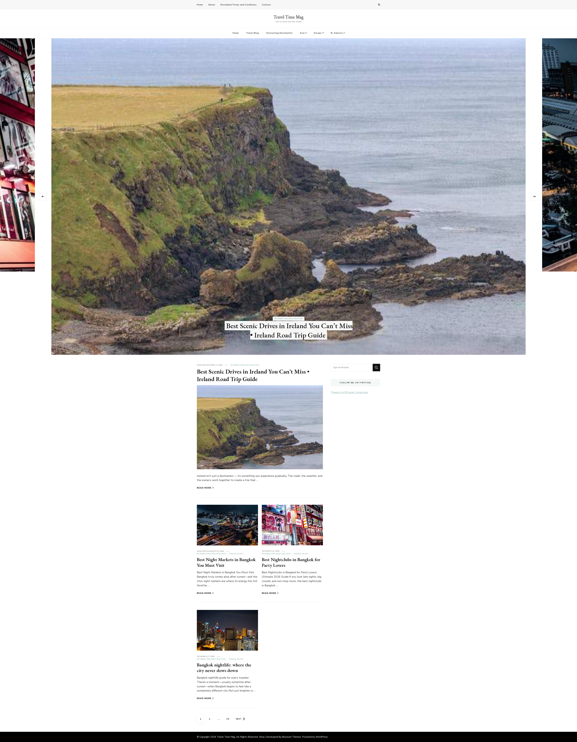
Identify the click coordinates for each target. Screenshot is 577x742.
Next (238, 719)
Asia (302, 33)
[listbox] (288, 196)
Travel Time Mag (288, 17)
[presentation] (43, 196)
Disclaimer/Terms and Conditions (238, 4)
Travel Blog (252, 33)
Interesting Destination (279, 33)
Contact (266, 4)
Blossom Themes (291, 737)
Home (200, 4)
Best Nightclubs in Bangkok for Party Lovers (291, 562)
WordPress (322, 737)
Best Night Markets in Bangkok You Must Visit (226, 562)
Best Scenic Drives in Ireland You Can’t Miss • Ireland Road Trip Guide (293, 330)
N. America (337, 33)
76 (228, 719)
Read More (204, 487)
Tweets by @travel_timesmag (349, 392)
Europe (318, 33)
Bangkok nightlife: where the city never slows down (224, 667)
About (211, 4)
